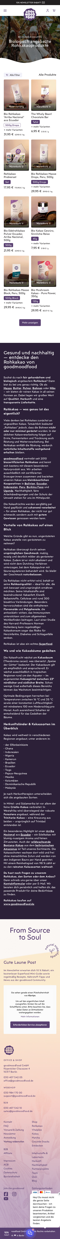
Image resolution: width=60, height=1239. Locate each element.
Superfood (45, 644)
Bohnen (37, 388)
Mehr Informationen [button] (30, 1016)
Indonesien (11, 487)
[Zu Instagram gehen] (14, 1194)
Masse (8, 388)
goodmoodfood (13, 458)
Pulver (27, 388)
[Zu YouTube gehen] (6, 1198)
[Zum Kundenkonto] (48, 10)
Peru (22, 487)
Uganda (8, 490)
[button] (20, 2)
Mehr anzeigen (30, 322)
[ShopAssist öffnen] (30, 1233)
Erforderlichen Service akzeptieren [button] (30, 1024)
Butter (17, 388)
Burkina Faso (35, 487)
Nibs (52, 388)
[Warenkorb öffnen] (54, 10)
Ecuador (42, 483)
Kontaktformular (14, 883)
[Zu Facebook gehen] (6, 1194)
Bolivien (30, 483)
